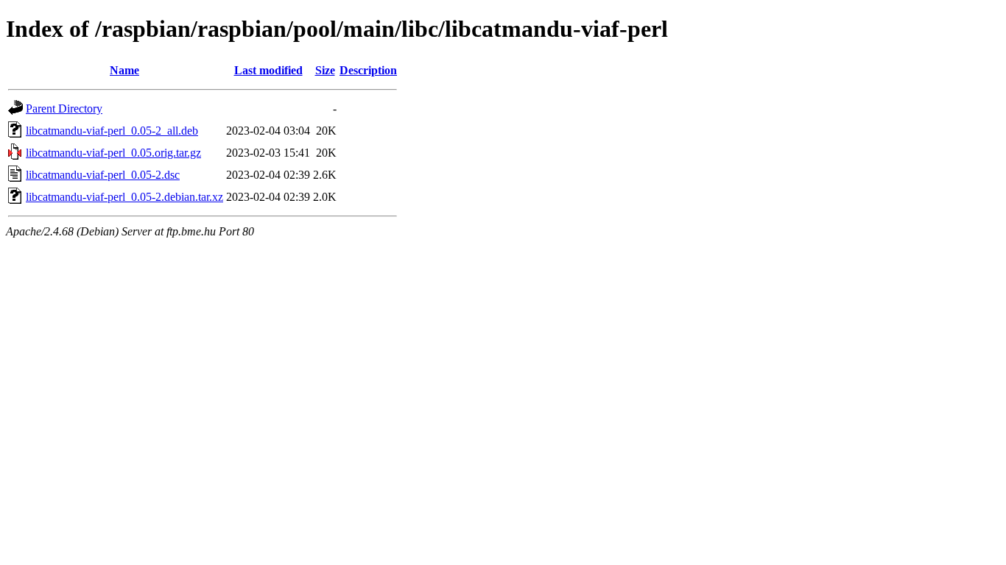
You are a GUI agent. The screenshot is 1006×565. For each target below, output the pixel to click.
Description (368, 70)
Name (124, 70)
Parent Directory (64, 108)
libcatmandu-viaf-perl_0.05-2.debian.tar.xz (124, 197)
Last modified (268, 70)
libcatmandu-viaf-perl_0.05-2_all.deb (112, 130)
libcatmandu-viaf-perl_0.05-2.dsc (103, 174)
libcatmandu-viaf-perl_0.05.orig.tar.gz (113, 152)
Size (325, 70)
